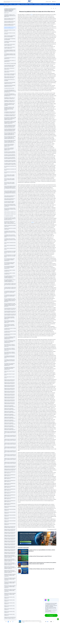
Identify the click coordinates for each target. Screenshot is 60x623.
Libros (7, 4)
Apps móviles (49, 1)
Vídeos (11, 4)
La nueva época (44, 4)
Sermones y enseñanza (24, 4)
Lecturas (18, 4)
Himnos (15, 4)
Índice (19, 8)
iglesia (33, 222)
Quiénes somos (51, 4)
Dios (31, 14)
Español (54, 1)
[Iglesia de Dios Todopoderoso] (30, 1)
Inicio (5, 4)
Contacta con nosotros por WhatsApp (51, 615)
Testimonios (31, 4)
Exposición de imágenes (38, 4)
